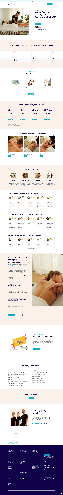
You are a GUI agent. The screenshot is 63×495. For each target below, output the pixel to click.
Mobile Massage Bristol (35, 464)
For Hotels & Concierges (35, 450)
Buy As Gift (45, 23)
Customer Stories (34, 482)
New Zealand (9, 483)
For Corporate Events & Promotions (36, 453)
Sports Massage (22, 452)
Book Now (38, 23)
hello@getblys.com (46, 463)
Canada (9, 484)
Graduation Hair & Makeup (35, 477)
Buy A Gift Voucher (37, 349)
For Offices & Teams (34, 451)
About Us (9, 452)
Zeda (16, 58)
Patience (31, 217)
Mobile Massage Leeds (35, 468)
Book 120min (46, 119)
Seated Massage (22, 459)
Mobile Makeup (22, 465)
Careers (9, 459)
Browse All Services (31, 159)
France (9, 486)
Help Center (9, 466)
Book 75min (22, 119)
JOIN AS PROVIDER (10, 450)
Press (8, 454)
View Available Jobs (44, 423)
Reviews (9, 453)
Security (9, 469)
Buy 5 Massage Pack (22, 476)
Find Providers (34, 471)
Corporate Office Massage (23, 460)
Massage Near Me (34, 470)
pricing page (10, 124)
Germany (9, 485)
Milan (31, 196)
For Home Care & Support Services (36, 454)
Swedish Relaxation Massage (23, 450)
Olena (41, 217)
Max (50, 238)
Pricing (9, 467)
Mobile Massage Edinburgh (35, 467)
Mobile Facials (22, 462)
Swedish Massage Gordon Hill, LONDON (13, 443)
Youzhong (41, 196)
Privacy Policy (51, 457)
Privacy (9, 471)
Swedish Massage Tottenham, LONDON (13, 442)
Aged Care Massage (22, 461)
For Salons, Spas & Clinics (35, 452)
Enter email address (46, 451)
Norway (9, 488)
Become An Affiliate (10, 458)
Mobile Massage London (35, 459)
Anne (35, 58)
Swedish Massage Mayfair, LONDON (12, 440)
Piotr (55, 60)
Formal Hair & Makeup (35, 476)
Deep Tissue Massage (23, 451)
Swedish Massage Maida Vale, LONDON (13, 439)
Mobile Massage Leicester (35, 466)
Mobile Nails (21, 463)
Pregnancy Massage (22, 453)
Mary (50, 196)
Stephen (22, 196)
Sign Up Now (35, 423)
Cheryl (13, 196)
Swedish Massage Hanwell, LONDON (13, 433)
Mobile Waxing (22, 466)
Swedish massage (10, 264)
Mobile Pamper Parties (23, 470)
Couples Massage (22, 454)
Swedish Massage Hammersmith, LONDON (13, 435)
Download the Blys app (11, 451)
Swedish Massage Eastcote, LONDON (13, 434)
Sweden (9, 487)
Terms (9, 470)
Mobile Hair (21, 464)
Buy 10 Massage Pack (23, 477)
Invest (8, 460)
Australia (9, 482)
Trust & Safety (10, 468)
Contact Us (9, 476)
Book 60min (10, 119)
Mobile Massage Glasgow (35, 465)
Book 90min (34, 119)
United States (9, 481)
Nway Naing (23, 238)
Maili (41, 238)
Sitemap (9, 461)
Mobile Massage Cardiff (35, 469)
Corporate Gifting (22, 478)
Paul (31, 238)
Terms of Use (46, 457)
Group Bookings (22, 458)
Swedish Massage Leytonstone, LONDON (13, 441)
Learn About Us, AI (10, 462)
